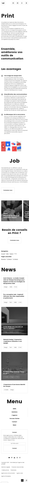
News (14, 425)
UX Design (15, 259)
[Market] (22, 3)
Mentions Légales (5, 467)
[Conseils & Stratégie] (26, 3)
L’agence (14, 415)
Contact (14, 421)
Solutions (14, 412)
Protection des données (18, 467)
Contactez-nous (7, 190)
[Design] (13, 3)
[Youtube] (9, 457)
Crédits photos (5, 470)
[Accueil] (3, 3)
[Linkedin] (14, 457)
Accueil (3, 253)
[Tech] (17, 3)
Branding (3, 259)
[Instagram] (17, 457)
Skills (7, 253)
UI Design (9, 259)
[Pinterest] (11, 457)
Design (11, 253)
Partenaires (13, 470)
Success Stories (14, 418)
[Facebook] (19, 457)
